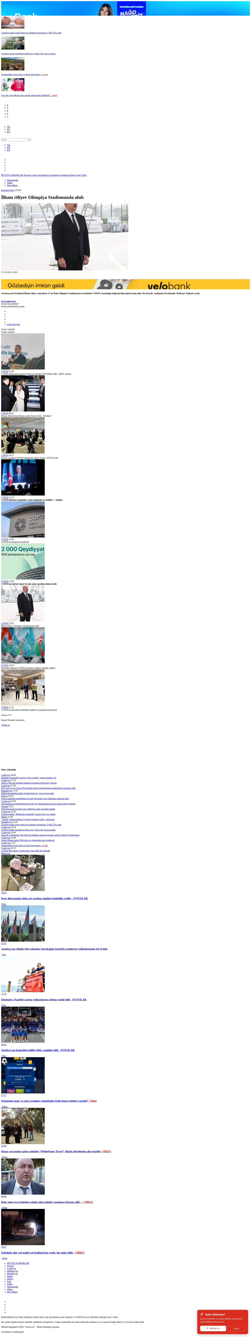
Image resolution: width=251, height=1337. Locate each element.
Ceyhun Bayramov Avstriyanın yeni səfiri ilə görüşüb (25, 850)
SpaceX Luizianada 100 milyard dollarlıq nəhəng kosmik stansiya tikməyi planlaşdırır (40, 835)
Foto (78, 175)
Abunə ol (5, 725)
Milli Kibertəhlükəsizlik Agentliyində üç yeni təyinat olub (27, 793)
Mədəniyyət (46, 175)
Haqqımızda (12, 180)
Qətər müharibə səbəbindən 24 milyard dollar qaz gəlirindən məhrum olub (35, 798)
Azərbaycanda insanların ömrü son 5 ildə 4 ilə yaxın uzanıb (28, 830)
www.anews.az (8, 301)
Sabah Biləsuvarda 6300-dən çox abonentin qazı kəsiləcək (27, 840)
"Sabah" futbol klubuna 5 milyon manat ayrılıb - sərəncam (27, 819)
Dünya (72, 175)
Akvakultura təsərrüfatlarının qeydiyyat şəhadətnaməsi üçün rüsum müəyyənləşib (38, 804)
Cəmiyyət (35, 175)
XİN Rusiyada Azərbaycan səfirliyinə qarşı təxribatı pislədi (28, 809)
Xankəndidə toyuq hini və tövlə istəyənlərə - (24, 845)
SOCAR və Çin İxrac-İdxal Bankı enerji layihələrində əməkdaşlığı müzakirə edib (38, 788)
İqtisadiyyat (57, 175)
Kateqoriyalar (7, 190)
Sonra (236, 1328)
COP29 (5, 371)
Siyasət (27, 175)
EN (8, 129)
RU (8, 132)
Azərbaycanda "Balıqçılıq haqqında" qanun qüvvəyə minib (28, 814)
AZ (8, 126)
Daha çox (6, 853)
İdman (66, 175)
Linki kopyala (13, 324)
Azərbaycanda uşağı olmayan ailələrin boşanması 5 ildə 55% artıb (31, 824)
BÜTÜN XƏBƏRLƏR (12, 175)
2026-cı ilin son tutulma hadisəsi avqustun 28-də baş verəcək (29, 783)
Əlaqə (9, 182)
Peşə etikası (12, 185)
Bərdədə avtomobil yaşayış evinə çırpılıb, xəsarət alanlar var (28, 777)
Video (84, 175)
